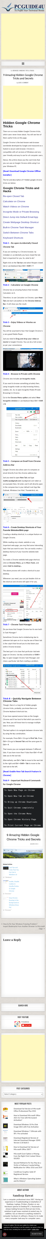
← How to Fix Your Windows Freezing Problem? (19, 924)
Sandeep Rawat (23, 1195)
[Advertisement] (23, 37)
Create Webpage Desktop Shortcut (21, 222)
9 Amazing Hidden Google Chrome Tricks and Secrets (24, 837)
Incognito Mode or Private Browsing (21, 212)
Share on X (34, 844)
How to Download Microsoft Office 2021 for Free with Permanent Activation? (27, 1118)
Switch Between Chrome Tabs (18, 232)
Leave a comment (23, 83)
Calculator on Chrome (14, 201)
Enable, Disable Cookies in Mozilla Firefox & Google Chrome (14, 886)
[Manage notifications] (4, 1234)
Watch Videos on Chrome (16, 206)
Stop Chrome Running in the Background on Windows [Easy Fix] (14, 902)
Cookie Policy (35, 1229)
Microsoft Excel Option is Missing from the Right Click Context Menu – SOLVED (28, 1156)
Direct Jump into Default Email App (20, 217)
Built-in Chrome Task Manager (18, 227)
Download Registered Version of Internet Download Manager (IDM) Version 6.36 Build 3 (27, 1140)
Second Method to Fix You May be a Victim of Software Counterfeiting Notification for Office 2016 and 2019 (28, 1165)
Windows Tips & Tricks (26, 71)
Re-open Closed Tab (13, 196)
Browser (16, 71)
